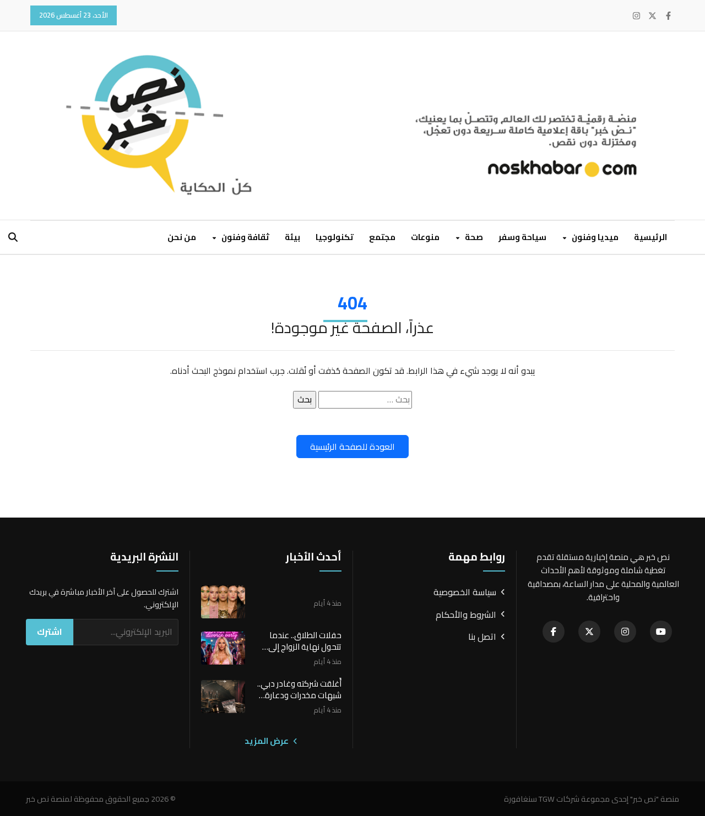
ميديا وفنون (594, 237)
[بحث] (13, 237)
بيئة (292, 237)
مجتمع (382, 237)
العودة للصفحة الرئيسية (352, 446)
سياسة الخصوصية (464, 592)
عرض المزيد (267, 741)
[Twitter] (652, 16)
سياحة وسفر (522, 237)
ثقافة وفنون (244, 237)
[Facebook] (668, 16)
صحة (473, 237)
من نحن (181, 237)
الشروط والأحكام (466, 615)
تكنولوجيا (335, 237)
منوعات (425, 237)
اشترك (49, 631)
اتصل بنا (482, 637)
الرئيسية (650, 237)
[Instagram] (636, 16)
